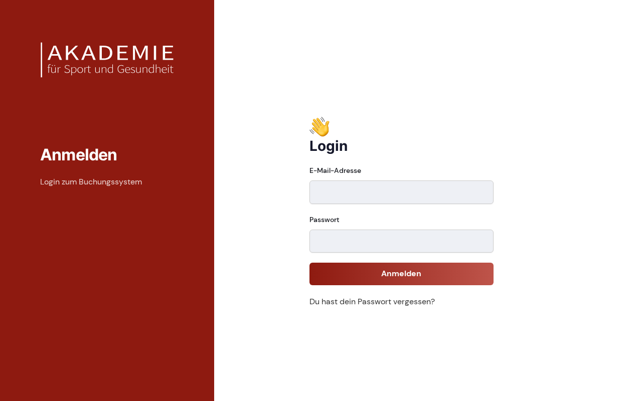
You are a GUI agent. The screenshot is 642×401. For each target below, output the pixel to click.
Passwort (324, 219)
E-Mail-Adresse (335, 170)
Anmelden (401, 273)
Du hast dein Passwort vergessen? (372, 301)
